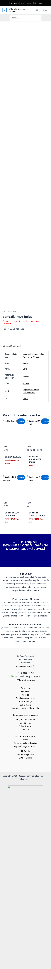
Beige (25, 363)
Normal (26, 383)
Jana (25, 368)
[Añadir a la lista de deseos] (3, 334)
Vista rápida (13, 439)
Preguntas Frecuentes (25, 719)
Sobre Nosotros (25, 726)
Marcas (25, 739)
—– (25, 711)
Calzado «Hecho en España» (25, 743)
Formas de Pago (25, 701)
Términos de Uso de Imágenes (25, 715)
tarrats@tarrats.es (27, 680)
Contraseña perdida (25, 754)
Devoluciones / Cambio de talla (25, 708)
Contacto (25, 729)
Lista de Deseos (25, 757)
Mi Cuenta (25, 751)
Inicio (5, 311)
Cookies (25, 694)
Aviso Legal (25, 688)
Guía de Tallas (25, 723)
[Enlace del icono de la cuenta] (37, 10)
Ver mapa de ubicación (25, 666)
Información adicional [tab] (12, 346)
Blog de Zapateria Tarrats (25, 736)
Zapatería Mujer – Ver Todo (25, 746)
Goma (25, 398)
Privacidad (25, 691)
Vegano (26, 376)
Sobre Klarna (25, 705)
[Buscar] (39, 18)
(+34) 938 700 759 (27, 673)
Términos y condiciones (25, 698)
